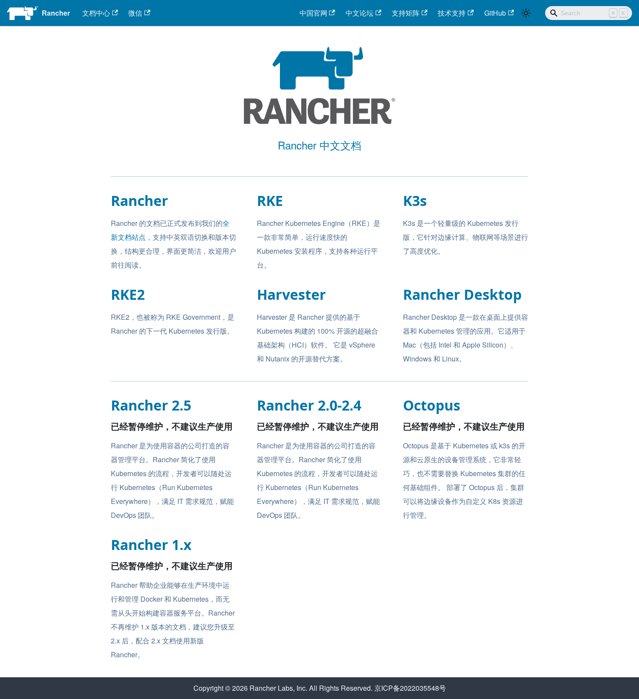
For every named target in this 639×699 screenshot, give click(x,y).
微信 (135, 13)
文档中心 (96, 13)
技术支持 (452, 13)
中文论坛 (359, 13)
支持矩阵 (405, 13)
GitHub (495, 13)
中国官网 (313, 13)
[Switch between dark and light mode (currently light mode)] (526, 13)
